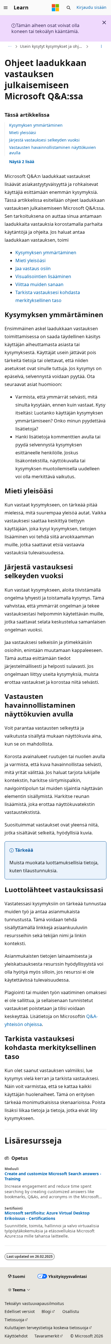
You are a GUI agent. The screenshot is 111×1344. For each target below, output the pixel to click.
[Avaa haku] (68, 8)
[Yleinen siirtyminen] (5, 8)
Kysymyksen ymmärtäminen (36, 125)
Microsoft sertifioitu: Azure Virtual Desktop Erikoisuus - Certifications (47, 1215)
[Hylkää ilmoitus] (104, 22)
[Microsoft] (55, 7)
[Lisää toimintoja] (101, 46)
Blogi (46, 1311)
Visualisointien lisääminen (43, 276)
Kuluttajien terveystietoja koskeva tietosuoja (46, 1327)
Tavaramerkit (46, 1336)
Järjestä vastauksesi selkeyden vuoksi (44, 140)
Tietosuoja (14, 1319)
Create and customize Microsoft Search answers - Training (53, 1176)
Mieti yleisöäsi (22, 132)
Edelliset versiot (20, 1311)
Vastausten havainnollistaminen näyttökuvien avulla (52, 150)
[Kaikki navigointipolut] (10, 46)
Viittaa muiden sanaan (39, 284)
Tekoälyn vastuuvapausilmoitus (34, 1303)
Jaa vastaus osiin (33, 268)
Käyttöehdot (16, 1336)
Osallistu (70, 1311)
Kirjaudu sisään (91, 7)
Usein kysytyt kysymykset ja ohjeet (52, 46)
